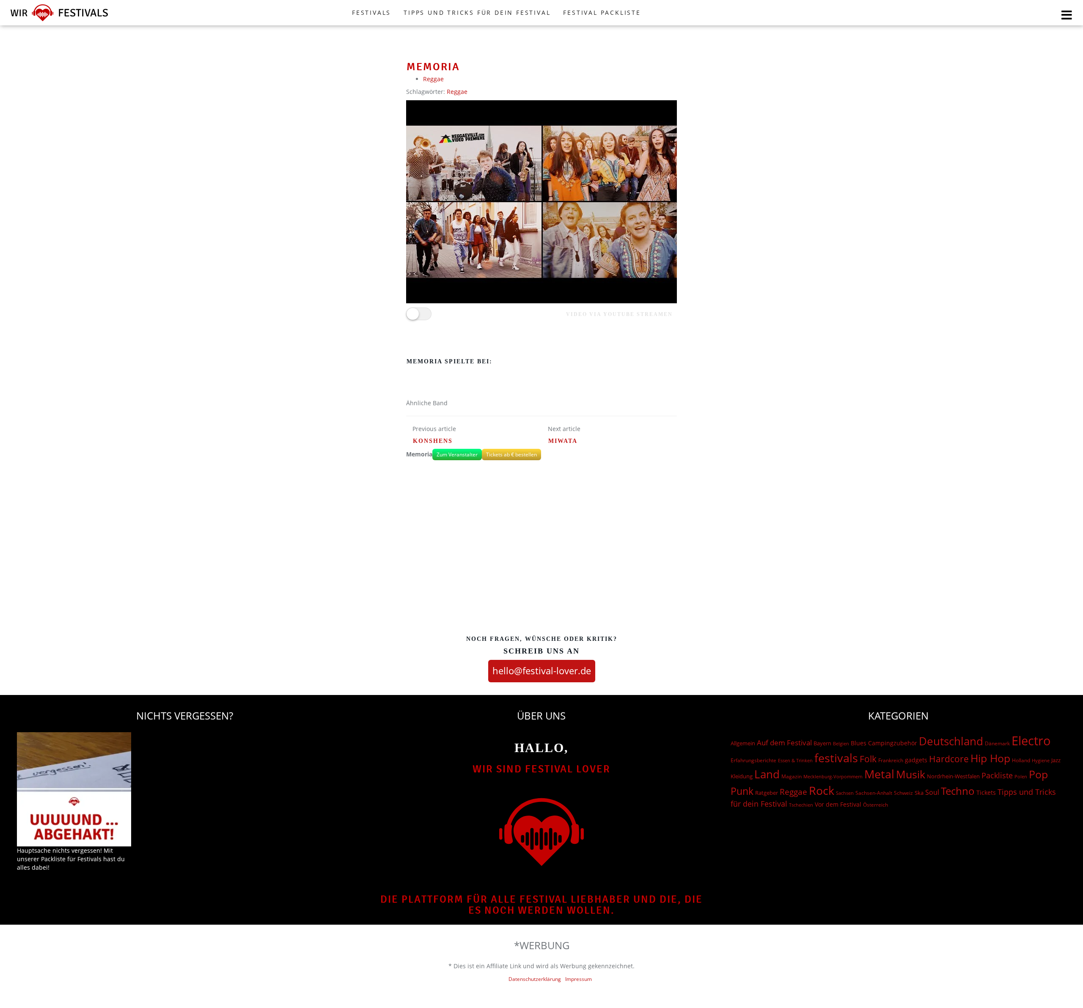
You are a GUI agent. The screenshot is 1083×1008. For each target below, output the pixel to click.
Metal (879, 774)
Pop (1038, 774)
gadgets (916, 760)
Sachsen (845, 793)
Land (767, 774)
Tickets (986, 792)
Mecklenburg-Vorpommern (833, 777)
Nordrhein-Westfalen (953, 776)
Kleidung (742, 776)
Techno (958, 791)
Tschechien (801, 805)
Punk (742, 791)
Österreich (875, 804)
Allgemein (743, 743)
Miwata (562, 441)
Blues (858, 743)
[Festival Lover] (59, 21)
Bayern (822, 743)
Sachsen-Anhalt (873, 793)
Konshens (433, 441)
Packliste (997, 775)
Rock (821, 790)
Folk (868, 759)
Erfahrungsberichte (753, 760)
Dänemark (997, 743)
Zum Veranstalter (457, 454)
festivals (836, 758)
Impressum (578, 979)
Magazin (791, 776)
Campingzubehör (892, 743)
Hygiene (1041, 760)
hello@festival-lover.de (541, 670)
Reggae (433, 79)
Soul (932, 792)
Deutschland (951, 741)
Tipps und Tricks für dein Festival (477, 12)
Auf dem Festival (784, 742)
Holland (1021, 760)
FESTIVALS (371, 12)
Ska (919, 793)
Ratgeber (766, 793)
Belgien (841, 743)
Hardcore (949, 759)
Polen (1020, 776)
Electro (1031, 740)
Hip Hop (990, 758)
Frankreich (890, 760)
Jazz (1056, 760)
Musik (910, 774)
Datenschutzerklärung (535, 979)
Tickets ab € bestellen (511, 454)
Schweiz (903, 792)
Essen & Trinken (795, 760)
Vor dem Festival (838, 804)
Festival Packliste (601, 12)
